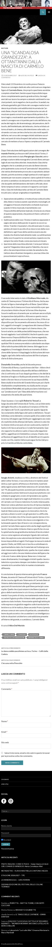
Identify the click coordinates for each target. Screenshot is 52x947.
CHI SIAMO (5, 779)
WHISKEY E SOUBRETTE (26, 910)
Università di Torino (36, 637)
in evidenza (34, 634)
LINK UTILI (4, 784)
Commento (6, 689)
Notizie (4, 48)
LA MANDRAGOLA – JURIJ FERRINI (15, 880)
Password (5, 833)
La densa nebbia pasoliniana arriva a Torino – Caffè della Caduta (24, 651)
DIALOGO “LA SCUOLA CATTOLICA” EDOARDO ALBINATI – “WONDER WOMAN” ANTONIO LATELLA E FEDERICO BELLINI (25, 923)
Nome (4, 721)
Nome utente (6, 826)
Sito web (5, 742)
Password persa (7, 849)
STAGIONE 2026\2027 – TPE (13, 875)
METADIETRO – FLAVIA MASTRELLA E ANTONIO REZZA (24, 871)
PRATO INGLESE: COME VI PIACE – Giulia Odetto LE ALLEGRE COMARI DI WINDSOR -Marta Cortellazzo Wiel (25, 865)
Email (4, 732)
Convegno (22, 634)
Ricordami (7, 840)
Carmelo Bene (8, 634)
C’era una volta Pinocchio (11, 661)
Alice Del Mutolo (27, 75)
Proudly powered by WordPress (12, 944)
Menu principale (49, 12)
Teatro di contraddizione (13, 637)
